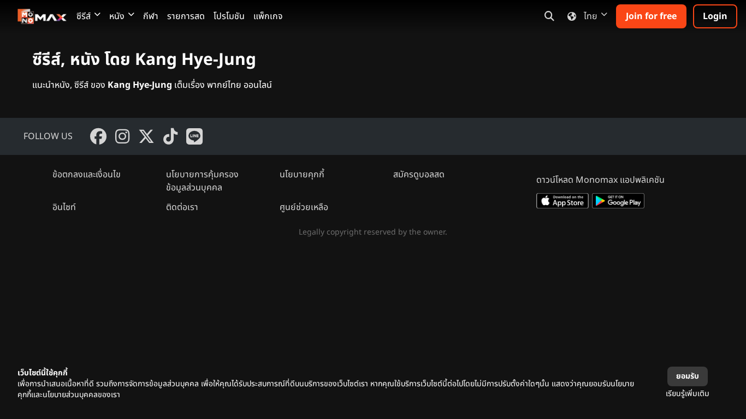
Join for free (651, 16)
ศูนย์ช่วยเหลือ (304, 207)
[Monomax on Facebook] (98, 136)
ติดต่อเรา (182, 207)
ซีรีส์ (83, 16)
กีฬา (150, 16)
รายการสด (186, 16)
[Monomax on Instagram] (122, 136)
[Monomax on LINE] (194, 136)
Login (715, 16)
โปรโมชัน (229, 16)
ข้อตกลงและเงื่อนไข (86, 174)
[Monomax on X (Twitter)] (146, 136)
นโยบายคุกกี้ (302, 174)
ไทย (590, 16)
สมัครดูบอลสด (419, 174)
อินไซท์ (64, 207)
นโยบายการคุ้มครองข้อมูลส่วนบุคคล (202, 181)
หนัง (117, 16)
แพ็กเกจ (268, 16)
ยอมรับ (687, 376)
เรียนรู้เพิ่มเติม (687, 393)
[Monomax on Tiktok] (170, 136)
